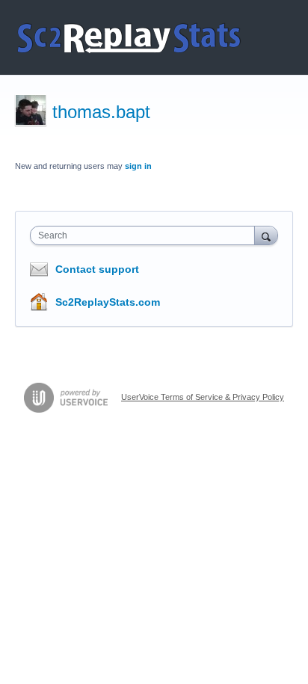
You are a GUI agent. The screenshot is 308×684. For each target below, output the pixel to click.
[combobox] (145, 235)
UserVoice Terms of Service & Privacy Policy (202, 396)
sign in (138, 165)
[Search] (266, 235)
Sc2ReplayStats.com (107, 302)
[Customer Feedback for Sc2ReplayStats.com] (129, 37)
